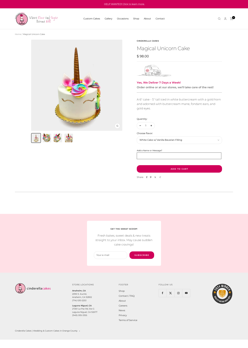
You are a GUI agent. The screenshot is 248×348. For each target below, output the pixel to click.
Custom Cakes (91, 18)
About (147, 18)
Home (18, 34)
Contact (160, 18)
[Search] (219, 18)
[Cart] (231, 18)
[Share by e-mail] (160, 177)
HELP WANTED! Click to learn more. (124, 4)
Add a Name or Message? (149, 150)
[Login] (225, 18)
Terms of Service (128, 320)
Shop (136, 18)
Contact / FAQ (126, 296)
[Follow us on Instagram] (178, 293)
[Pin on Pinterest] (150, 177)
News (122, 310)
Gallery (108, 18)
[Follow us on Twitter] (170, 293)
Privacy (123, 315)
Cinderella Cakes (148, 41)
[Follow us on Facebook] (162, 293)
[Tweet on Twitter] (155, 177)
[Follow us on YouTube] (186, 293)
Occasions (123, 18)
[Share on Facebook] (146, 177)
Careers (123, 305)
